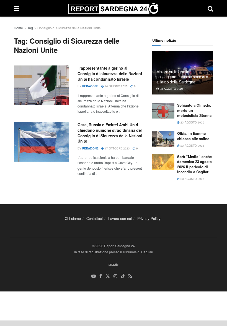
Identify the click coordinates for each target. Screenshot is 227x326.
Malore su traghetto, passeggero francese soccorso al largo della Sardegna (182, 76)
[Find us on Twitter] (107, 276)
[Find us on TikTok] (123, 276)
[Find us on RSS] (130, 276)
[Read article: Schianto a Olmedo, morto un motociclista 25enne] (163, 111)
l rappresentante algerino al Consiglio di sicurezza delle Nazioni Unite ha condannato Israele (110, 73)
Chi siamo (73, 218)
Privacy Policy (149, 218)
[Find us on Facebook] (100, 276)
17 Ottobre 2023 (117, 148)
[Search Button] (210, 8)
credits (113, 264)
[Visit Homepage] (113, 8)
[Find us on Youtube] (93, 276)
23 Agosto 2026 (171, 89)
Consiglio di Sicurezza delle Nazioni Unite (69, 27)
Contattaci (94, 218)
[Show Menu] (16, 8)
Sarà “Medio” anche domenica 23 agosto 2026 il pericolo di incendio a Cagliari (194, 164)
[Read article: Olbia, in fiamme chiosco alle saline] (163, 139)
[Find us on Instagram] (115, 276)
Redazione (90, 86)
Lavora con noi (120, 218)
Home (18, 27)
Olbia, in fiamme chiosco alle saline (193, 136)
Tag (30, 27)
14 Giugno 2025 (116, 86)
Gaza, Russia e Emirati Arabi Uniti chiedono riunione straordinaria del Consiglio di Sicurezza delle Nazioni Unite (110, 133)
